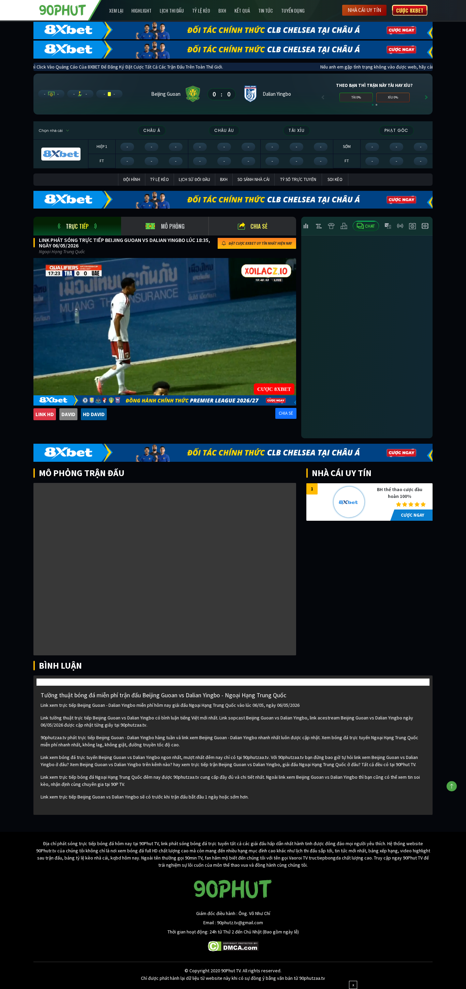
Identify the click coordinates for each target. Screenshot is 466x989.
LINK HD (44, 414)
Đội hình (131, 179)
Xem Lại (116, 10)
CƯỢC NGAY (412, 515)
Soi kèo (335, 179)
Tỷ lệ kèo (201, 10)
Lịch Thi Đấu (172, 10)
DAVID (68, 414)
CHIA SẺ (286, 413)
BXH (222, 10)
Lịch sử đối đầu (194, 179)
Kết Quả (242, 10)
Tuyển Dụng (293, 10)
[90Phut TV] (62, 9)
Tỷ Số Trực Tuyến (298, 179)
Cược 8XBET (409, 10)
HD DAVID (94, 414)
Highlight (141, 10)
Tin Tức (265, 10)
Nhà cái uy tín (364, 10)
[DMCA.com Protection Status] (233, 946)
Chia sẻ (258, 226)
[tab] (77, 226)
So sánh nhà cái (253, 179)
